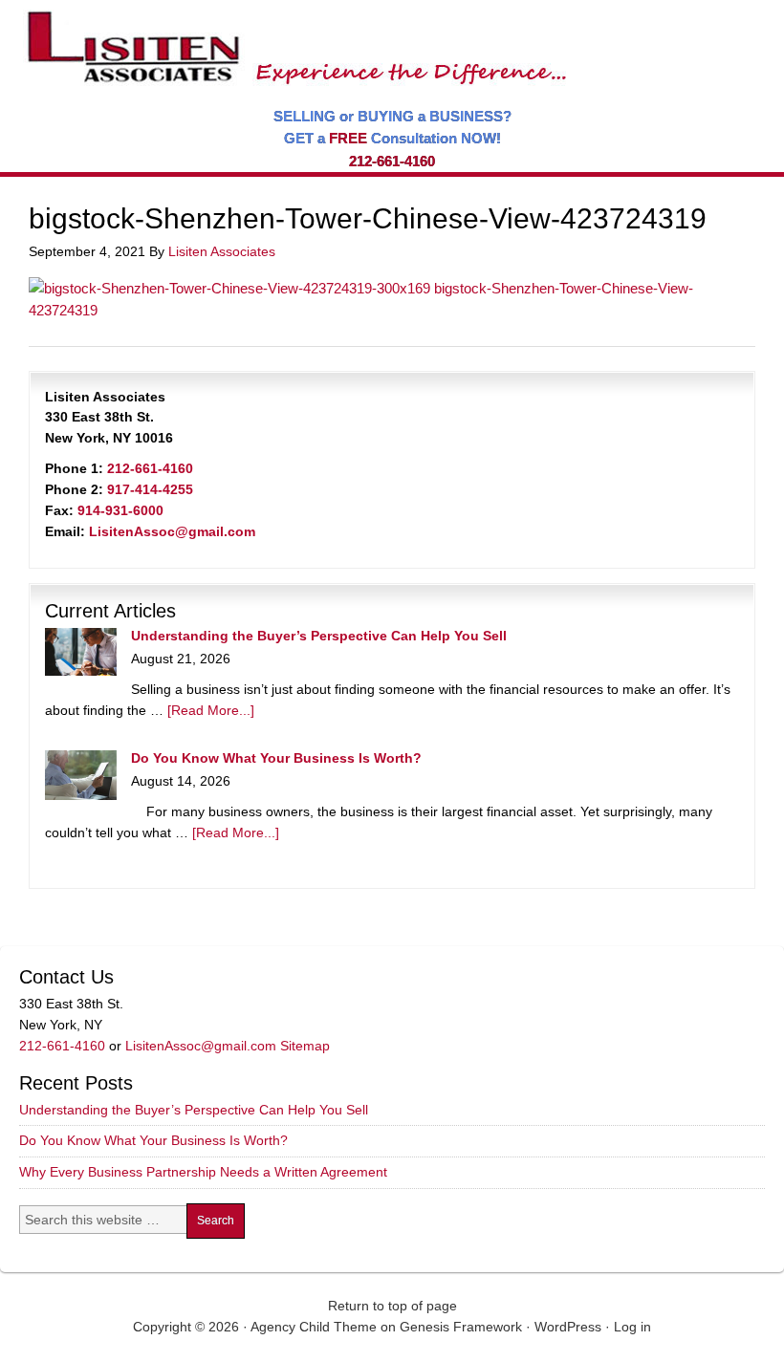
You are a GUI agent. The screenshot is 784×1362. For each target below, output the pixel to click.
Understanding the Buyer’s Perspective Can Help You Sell (319, 635)
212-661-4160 (392, 161)
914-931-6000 (120, 510)
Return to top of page (392, 1305)
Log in (632, 1326)
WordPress (567, 1326)
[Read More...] (210, 710)
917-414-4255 (150, 489)
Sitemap (305, 1045)
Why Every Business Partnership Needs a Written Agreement (203, 1171)
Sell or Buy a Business (290, 38)
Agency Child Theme (313, 1326)
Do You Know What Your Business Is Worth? (276, 758)
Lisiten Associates (221, 251)
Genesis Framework (461, 1326)
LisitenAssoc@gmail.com (172, 531)
